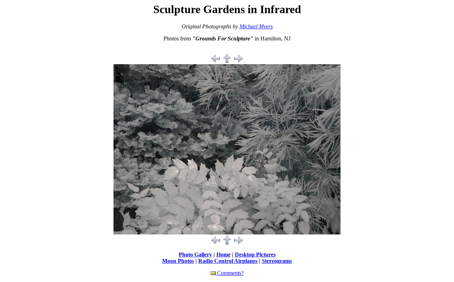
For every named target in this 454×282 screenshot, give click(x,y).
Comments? (230, 273)
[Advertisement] (227, 50)
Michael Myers (256, 26)
